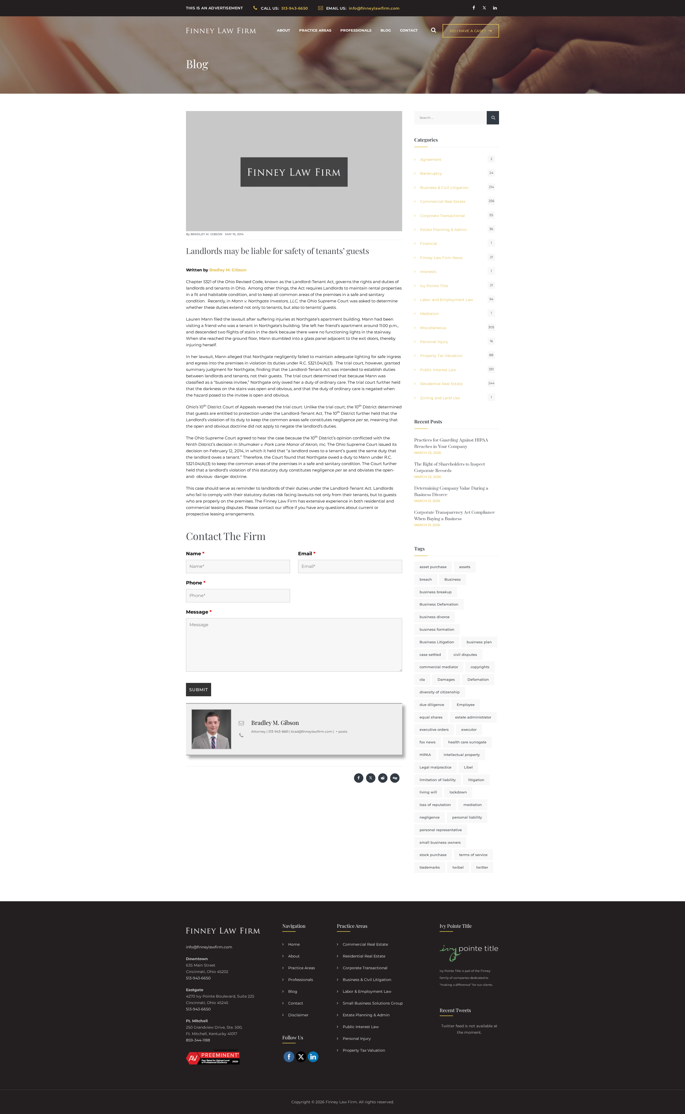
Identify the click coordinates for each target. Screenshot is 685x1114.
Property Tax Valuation (441, 355)
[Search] (433, 30)
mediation (472, 805)
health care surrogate (467, 742)
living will (428, 792)
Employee (466, 704)
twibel (458, 867)
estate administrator (473, 717)
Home (294, 944)
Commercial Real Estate (442, 201)
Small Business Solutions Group (373, 1003)
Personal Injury (434, 341)
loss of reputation (435, 805)
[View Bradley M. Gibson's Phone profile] (241, 735)
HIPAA (425, 754)
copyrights (480, 667)
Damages (446, 679)
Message (199, 612)
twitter (482, 867)
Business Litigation (437, 642)
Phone (196, 582)
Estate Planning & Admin (443, 229)
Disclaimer (298, 1015)
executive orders (434, 729)
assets (464, 567)
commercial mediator (439, 667)
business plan (479, 642)
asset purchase (433, 567)
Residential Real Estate (441, 383)
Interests (428, 271)
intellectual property (462, 754)
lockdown (458, 792)
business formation (437, 629)
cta (422, 679)
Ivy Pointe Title (434, 285)
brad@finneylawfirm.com (311, 731)
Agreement (431, 159)
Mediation (429, 313)
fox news (428, 742)
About (283, 30)
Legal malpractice (435, 767)
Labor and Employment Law (446, 299)
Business (452, 579)
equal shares (431, 717)
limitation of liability (438, 780)
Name (195, 553)
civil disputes (465, 654)
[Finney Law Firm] (221, 30)
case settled (430, 654)
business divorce (435, 617)
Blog (385, 30)
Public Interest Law (438, 369)
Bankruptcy (431, 173)
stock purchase (433, 855)
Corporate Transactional (442, 215)
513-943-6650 (198, 978)
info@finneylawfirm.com (209, 947)
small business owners (440, 842)
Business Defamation (439, 604)
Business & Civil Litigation (444, 187)
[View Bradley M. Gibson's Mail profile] (241, 723)
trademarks (430, 867)
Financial (428, 243)
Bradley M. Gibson (206, 234)
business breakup (436, 592)
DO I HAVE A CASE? (468, 31)
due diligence (432, 704)
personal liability (467, 817)
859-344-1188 (198, 1040)
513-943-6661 (278, 731)
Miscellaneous (433, 327)
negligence (430, 817)
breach (426, 579)
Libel (468, 767)
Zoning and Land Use (440, 398)
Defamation (478, 679)
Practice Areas (315, 30)
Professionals (355, 30)
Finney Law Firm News (441, 257)
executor (469, 729)
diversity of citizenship (440, 692)
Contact (409, 30)
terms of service (473, 855)
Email (306, 553)
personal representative (441, 830)
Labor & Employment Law (367, 991)
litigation (476, 780)
